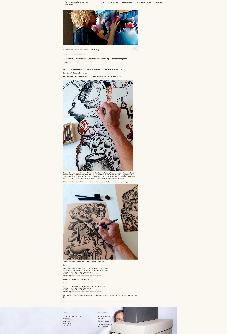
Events (74, 54)
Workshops (79, 54)
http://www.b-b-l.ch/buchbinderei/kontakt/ (86, 276)
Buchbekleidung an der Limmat (76, 3)
